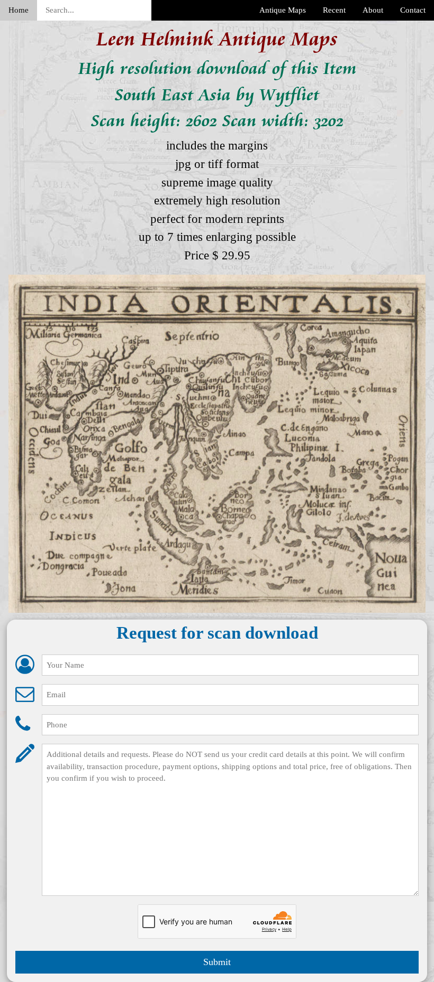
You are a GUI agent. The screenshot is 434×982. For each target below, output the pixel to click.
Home (18, 10)
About (373, 10)
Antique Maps (282, 10)
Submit (217, 962)
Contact (413, 10)
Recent (334, 10)
